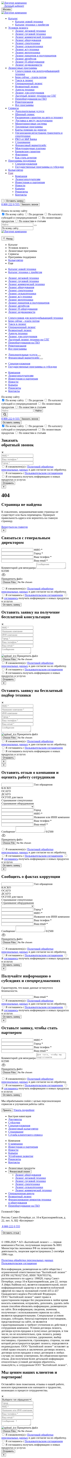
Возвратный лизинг (27, 86)
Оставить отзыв (11, 1233)
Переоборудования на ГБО (31, 98)
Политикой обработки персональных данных (27, 468)
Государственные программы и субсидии (39, 166)
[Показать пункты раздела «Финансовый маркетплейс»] (41, 358)
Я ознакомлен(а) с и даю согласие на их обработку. (34, 468)
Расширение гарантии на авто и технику (39, 117)
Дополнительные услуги (29, 111)
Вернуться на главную (14, 526)
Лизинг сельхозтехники (29, 46)
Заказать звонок (29, 204)
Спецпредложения (26, 163)
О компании (15, 1143)
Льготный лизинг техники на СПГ (35, 95)
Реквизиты (21, 191)
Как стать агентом (26, 157)
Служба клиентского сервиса (25, 1134)
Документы (15, 1119)
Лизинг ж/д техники (27, 49)
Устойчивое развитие (20, 1156)
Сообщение (8, 831)
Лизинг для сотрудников (29, 92)
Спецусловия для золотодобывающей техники (35, 317)
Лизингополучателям (27, 179)
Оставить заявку (15, 201)
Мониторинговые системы (31, 123)
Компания (21, 176)
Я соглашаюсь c (34, 473)
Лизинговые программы (22, 67)
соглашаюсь (11, 598)
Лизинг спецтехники (27, 43)
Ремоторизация (24, 101)
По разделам (36, 214)
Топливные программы (29, 126)
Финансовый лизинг (20, 1171)
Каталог (13, 18)
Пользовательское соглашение (19, 1263)
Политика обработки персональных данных (27, 1260)
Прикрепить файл (27, 655)
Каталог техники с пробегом (32, 24)
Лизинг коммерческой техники (33, 37)
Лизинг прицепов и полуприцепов (35, 55)
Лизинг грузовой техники (30, 33)
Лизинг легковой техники (30, 30)
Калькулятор (15, 170)
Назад (9, 238)
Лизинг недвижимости (28, 64)
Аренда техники (24, 89)
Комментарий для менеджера (18, 567)
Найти (38, 410)
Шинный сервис (25, 114)
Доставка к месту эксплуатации (34, 120)
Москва (7, 9)
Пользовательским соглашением (44, 473)
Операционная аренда (21, 1193)
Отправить (8, 483)
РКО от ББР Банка (26, 139)
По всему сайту (15, 214)
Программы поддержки (22, 160)
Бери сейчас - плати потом (30, 77)
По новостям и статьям (32, 221)
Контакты (21, 194)
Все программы (24, 105)
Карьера (20, 188)
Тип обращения (43, 784)
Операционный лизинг (29, 83)
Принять (7, 1110)
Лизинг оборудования (28, 40)
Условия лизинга (18, 27)
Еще (10, 173)
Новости (20, 185)
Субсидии (14, 1122)
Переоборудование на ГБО (24, 1205)
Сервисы (13, 108)
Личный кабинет (13, 5)
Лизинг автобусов (25, 58)
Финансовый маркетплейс (30, 145)
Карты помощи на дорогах (31, 129)
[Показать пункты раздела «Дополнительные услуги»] (39, 355)
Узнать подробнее (23, 1110)
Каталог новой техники (29, 21)
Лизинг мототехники (27, 52)
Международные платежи (30, 148)
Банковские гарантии (27, 151)
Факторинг (21, 154)
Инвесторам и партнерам (30, 182)
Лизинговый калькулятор (23, 1128)
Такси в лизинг (24, 80)
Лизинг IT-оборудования (29, 61)
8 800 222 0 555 (10, 204)
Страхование (22, 142)
